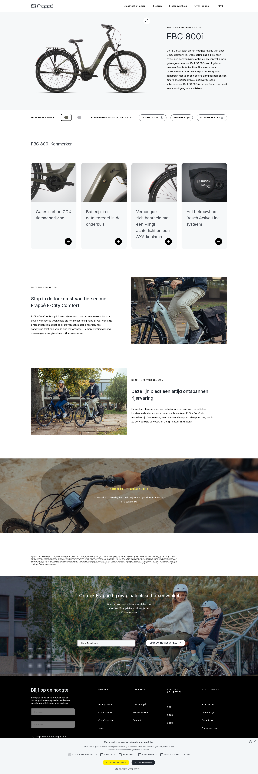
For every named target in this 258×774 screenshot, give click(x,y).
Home (169, 27)
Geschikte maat (150, 117)
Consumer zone (210, 728)
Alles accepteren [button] (116, 762)
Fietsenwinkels (178, 6)
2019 (170, 723)
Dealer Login (208, 712)
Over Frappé (201, 6)
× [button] (255, 741)
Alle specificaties (210, 117)
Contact (137, 720)
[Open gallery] (146, 20)
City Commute (106, 720)
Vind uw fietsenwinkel (163, 643)
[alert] (129, 756)
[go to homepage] (42, 6)
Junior (101, 728)
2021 (170, 707)
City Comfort (105, 712)
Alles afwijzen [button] (143, 762)
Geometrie (179, 117)
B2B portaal (208, 704)
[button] (129, 769)
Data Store (207, 720)
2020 (170, 715)
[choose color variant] (66, 117)
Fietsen (157, 6)
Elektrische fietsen (135, 6)
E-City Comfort (106, 704)
